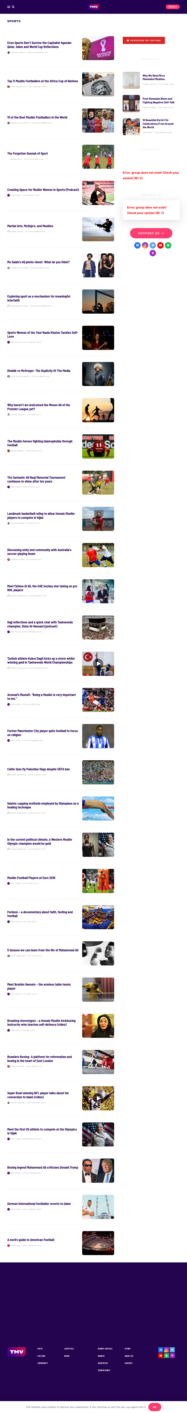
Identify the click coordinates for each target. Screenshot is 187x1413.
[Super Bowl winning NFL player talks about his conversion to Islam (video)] (60, 1098)
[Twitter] (153, 245)
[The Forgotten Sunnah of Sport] (60, 157)
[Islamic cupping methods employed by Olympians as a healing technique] (60, 809)
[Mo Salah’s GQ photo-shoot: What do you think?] (60, 265)
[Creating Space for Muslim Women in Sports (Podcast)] (60, 193)
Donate (101, 1356)
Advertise (103, 1363)
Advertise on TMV (151, 59)
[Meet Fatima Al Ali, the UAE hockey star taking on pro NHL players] (60, 591)
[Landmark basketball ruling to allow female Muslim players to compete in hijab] (60, 519)
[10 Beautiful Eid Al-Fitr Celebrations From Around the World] (151, 126)
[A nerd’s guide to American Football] (60, 1243)
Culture (41, 1356)
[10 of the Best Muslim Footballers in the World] (60, 120)
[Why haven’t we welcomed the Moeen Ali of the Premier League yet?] (60, 410)
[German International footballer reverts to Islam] (60, 1207)
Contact (129, 1363)
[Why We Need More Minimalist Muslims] (151, 80)
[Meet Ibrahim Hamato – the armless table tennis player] (60, 990)
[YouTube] (160, 245)
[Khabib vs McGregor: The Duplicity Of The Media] (60, 374)
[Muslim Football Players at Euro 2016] (60, 881)
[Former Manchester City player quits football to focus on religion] (60, 736)
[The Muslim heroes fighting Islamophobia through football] (60, 446)
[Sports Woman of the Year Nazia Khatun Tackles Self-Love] (60, 338)
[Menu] (8, 7)
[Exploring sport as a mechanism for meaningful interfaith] (60, 301)
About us (129, 1356)
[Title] (168, 245)
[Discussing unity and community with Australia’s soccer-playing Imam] (60, 555)
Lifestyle (69, 1348)
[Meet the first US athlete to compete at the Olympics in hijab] (60, 1134)
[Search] (13, 7)
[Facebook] (137, 245)
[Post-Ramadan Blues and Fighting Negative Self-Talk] (151, 103)
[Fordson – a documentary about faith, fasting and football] (60, 917)
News (67, 1356)
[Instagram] (145, 245)
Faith (39, 1348)
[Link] (93, 7)
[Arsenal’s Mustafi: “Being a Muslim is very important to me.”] (60, 700)
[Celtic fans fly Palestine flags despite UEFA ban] (60, 772)
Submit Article (105, 1348)
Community (42, 1363)
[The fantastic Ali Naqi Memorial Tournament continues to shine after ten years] (60, 483)
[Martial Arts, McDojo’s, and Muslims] (60, 229)
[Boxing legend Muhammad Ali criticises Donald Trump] (60, 1171)
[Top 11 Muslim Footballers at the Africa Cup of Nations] (60, 84)
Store (128, 1348)
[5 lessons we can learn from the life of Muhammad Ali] (60, 953)
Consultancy (104, 1370)
